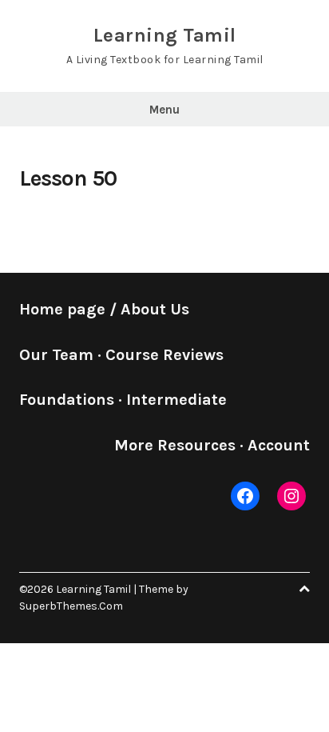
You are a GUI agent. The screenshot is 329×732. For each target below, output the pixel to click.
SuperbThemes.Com (71, 606)
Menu (164, 109)
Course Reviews (164, 355)
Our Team (56, 355)
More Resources (175, 445)
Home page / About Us (104, 309)
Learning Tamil (164, 35)
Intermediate (176, 399)
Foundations (66, 399)
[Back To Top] (304, 589)
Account (279, 445)
